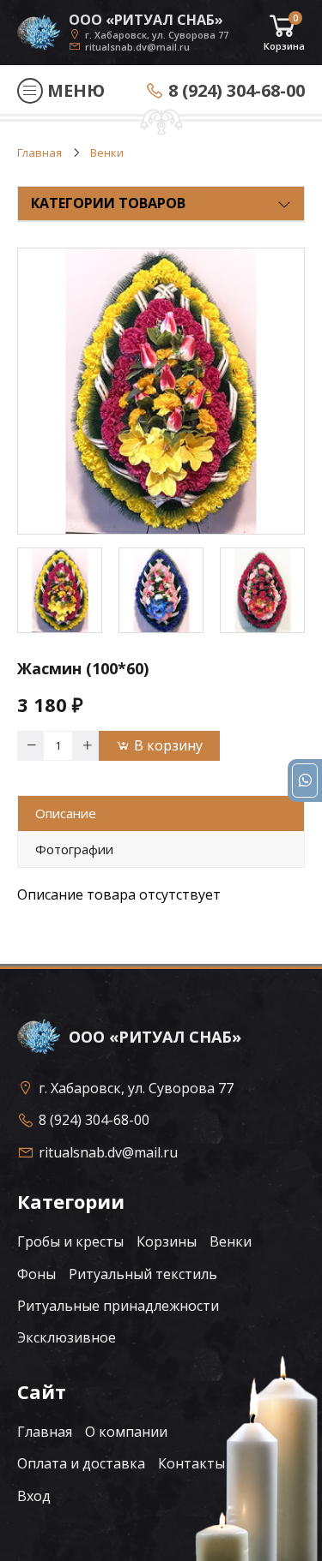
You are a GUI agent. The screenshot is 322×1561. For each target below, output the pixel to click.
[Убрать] (30, 746)
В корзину (168, 745)
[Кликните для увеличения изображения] (161, 391)
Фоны (36, 1274)
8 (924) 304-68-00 (236, 90)
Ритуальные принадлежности (118, 1305)
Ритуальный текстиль (143, 1274)
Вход (34, 1495)
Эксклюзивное (66, 1337)
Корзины (167, 1241)
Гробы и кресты (70, 1241)
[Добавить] (86, 746)
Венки (231, 1241)
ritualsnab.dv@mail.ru (137, 46)
